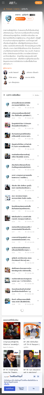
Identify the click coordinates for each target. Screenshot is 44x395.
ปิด (33, 388)
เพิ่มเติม (6, 384)
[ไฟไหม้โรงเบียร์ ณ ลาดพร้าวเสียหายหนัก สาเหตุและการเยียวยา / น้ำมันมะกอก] (7, 218)
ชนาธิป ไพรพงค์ (13, 72)
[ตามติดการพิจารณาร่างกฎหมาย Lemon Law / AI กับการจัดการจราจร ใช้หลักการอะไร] (7, 280)
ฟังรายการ (11, 336)
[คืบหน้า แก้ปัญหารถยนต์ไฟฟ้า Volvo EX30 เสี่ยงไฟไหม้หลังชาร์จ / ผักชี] (7, 301)
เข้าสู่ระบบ (38, 3)
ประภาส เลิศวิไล (30, 77)
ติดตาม (30, 19)
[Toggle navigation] (3, 2)
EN (34, 376)
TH (38, 376)
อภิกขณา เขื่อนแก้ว (32, 72)
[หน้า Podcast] (17, 2)
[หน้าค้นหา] (34, 2)
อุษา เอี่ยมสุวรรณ (14, 82)
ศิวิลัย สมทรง (13, 77)
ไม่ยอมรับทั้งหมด (21, 388)
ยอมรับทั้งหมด (9, 388)
